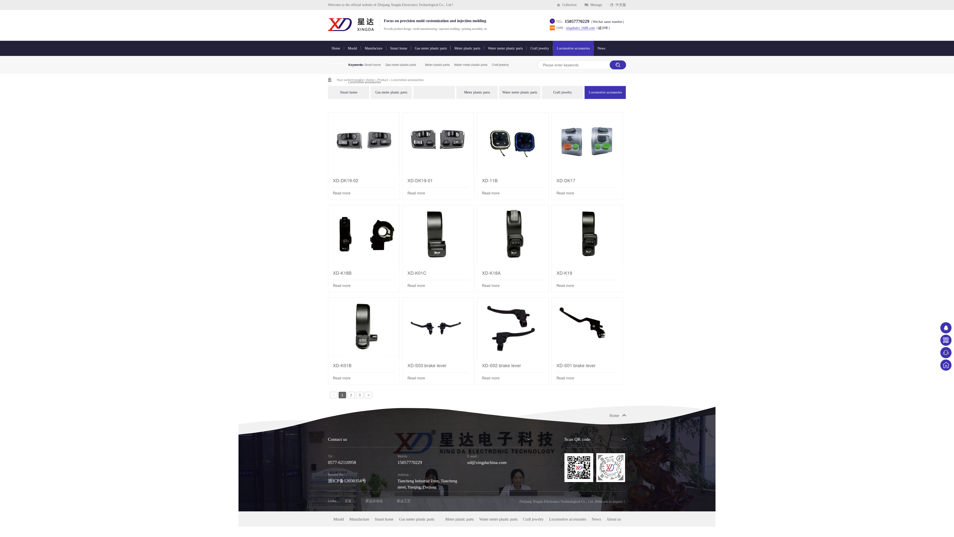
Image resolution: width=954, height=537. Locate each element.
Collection (569, 5)
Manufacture (373, 48)
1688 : (584, 28)
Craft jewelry (539, 48)
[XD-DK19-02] (363, 142)
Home (336, 48)
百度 (348, 500)
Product (382, 80)
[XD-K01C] (438, 235)
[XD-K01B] (363, 327)
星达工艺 (404, 500)
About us (338, 63)
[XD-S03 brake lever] (438, 327)
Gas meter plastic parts (431, 48)
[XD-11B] (513, 142)
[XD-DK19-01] (438, 142)
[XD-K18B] (363, 235)
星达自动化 (374, 500)
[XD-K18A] (513, 235)
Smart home (398, 48)
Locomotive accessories (573, 48)
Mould (352, 48)
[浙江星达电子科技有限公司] (351, 25)
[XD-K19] (587, 235)
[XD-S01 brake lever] (587, 327)
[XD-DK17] (587, 142)
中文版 (621, 5)
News (601, 48)
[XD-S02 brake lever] (513, 327)
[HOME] (946, 365)
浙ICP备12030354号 (347, 480)
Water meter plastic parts (505, 48)
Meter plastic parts (467, 48)
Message (596, 5)
